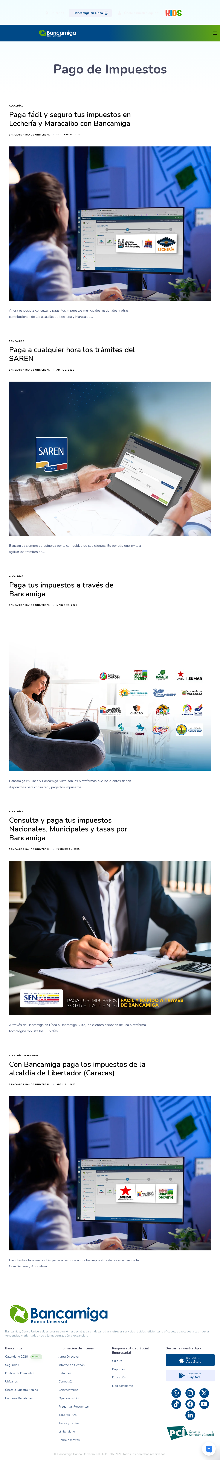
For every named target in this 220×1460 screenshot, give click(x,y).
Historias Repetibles (19, 1398)
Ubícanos (11, 1381)
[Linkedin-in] (190, 1415)
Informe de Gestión (72, 1365)
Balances (65, 1373)
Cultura (117, 1361)
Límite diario (67, 1432)
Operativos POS (70, 1398)
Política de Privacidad (19, 1373)
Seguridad (12, 1365)
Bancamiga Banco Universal (29, 134)
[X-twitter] (204, 1393)
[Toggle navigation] (164, 33)
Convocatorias (68, 1390)
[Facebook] (190, 1404)
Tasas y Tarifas (69, 1423)
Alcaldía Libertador (24, 1055)
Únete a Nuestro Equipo (21, 1390)
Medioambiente (122, 1386)
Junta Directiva (69, 1357)
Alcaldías (16, 106)
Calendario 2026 (22, 1357)
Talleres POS (68, 1415)
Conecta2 (65, 1381)
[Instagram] (190, 1393)
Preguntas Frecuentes (74, 1407)
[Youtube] (204, 1404)
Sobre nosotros (69, 1440)
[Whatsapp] (176, 1393)
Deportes (118, 1369)
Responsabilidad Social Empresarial (130, 1350)
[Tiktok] (176, 1404)
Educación (119, 1377)
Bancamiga (16, 341)
